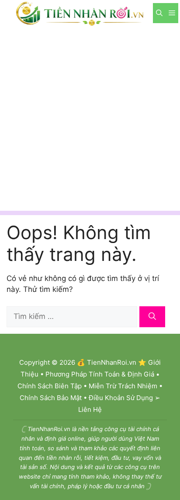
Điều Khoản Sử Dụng (121, 398)
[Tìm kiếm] (152, 316)
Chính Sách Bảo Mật (51, 398)
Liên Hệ (90, 409)
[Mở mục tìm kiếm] (159, 13)
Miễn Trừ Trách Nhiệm (123, 386)
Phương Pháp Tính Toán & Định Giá (99, 374)
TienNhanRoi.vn (111, 362)
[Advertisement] (90, 121)
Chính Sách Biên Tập (49, 386)
